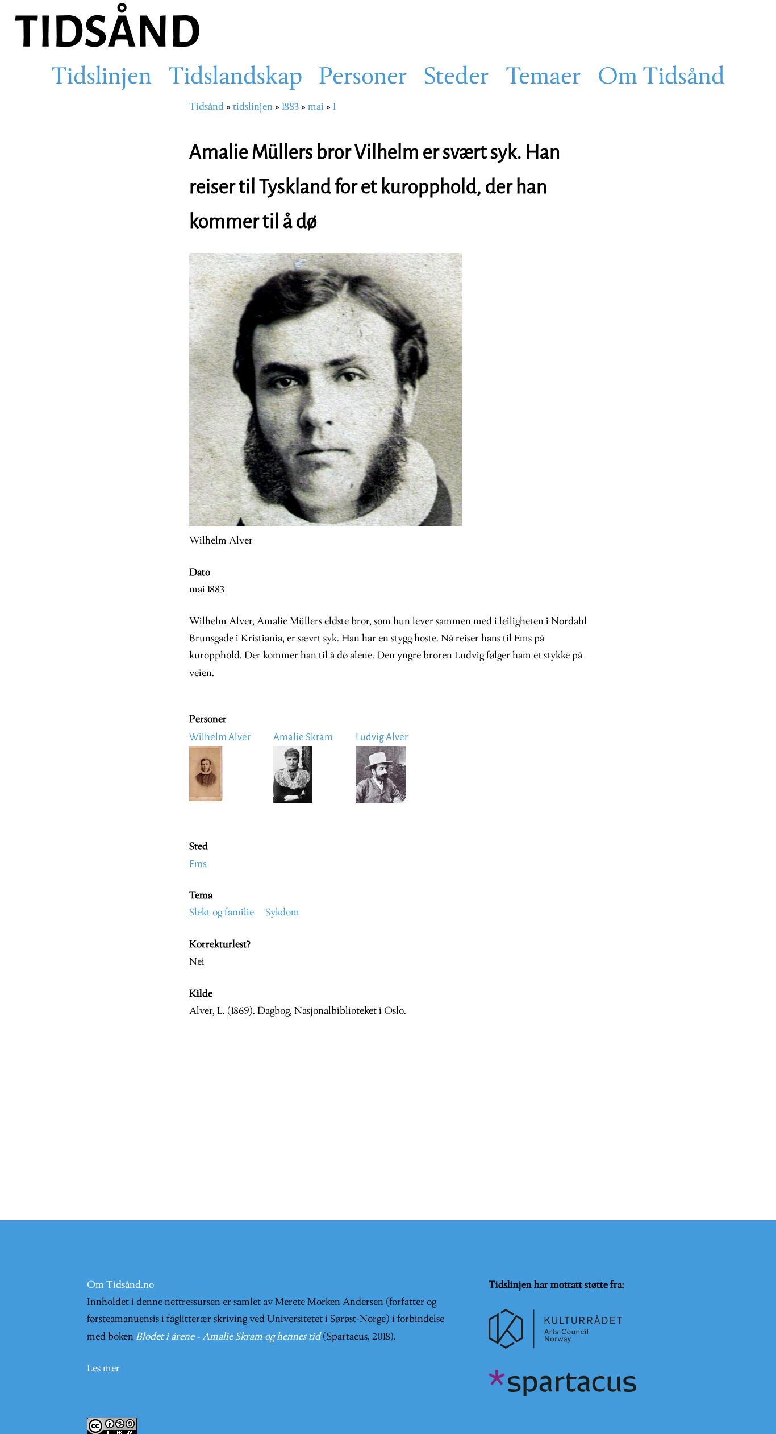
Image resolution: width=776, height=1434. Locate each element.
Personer (363, 77)
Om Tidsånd (661, 77)
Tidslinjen (101, 77)
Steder (456, 77)
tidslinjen (253, 107)
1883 (290, 107)
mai (316, 107)
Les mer (103, 1368)
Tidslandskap (235, 77)
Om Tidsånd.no (120, 1285)
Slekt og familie (221, 912)
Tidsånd (206, 107)
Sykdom (282, 912)
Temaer (543, 77)
